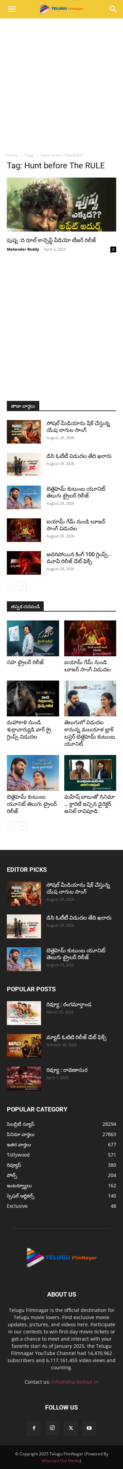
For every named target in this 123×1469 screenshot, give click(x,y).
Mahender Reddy (23, 249)
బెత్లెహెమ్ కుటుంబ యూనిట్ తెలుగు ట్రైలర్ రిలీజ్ (75, 492)
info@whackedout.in (75, 1382)
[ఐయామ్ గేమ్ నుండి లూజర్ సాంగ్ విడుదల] (24, 530)
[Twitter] (71, 1428)
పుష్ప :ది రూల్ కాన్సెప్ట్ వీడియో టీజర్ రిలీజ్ (52, 240)
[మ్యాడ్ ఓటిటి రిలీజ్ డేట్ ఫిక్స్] (24, 1046)
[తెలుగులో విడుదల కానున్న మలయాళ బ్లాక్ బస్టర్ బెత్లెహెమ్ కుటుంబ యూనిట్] (90, 698)
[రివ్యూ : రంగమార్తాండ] (24, 1013)
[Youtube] (89, 1428)
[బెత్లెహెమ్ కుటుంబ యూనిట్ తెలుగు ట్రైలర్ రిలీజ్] (24, 497)
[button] (12, 9)
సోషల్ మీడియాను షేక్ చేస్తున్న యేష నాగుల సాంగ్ (78, 426)
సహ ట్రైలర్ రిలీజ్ (26, 662)
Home (12, 155)
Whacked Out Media (61, 1461)
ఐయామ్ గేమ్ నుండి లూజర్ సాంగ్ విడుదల (75, 525)
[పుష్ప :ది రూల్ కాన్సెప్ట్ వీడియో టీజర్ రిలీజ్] (61, 205)
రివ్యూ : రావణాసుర (66, 1070)
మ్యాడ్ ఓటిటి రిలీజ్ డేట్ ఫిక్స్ (77, 1037)
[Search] (113, 9)
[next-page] (22, 586)
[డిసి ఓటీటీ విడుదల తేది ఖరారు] (24, 464)
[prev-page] (11, 586)
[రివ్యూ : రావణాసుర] (24, 1079)
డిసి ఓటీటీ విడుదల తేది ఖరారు (79, 456)
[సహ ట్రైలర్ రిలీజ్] (33, 638)
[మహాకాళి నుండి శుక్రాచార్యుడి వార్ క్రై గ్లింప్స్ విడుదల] (33, 698)
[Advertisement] (61, 83)
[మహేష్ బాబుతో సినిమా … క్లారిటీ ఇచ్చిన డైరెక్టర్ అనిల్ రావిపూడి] (90, 773)
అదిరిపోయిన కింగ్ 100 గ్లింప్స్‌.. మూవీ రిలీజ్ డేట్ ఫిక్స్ (78, 557)
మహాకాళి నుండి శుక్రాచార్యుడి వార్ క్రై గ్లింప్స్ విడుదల (29, 729)
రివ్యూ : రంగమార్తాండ (69, 1004)
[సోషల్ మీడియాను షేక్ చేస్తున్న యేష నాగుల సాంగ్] (24, 432)
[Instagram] (52, 1428)
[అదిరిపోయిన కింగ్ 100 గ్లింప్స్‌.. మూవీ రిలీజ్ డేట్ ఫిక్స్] (24, 563)
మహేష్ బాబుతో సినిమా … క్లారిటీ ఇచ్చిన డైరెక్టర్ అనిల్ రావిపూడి (89, 804)
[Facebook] (34, 1428)
